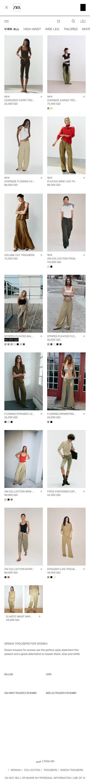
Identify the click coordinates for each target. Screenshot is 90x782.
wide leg (52, 29)
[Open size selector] (39, 96)
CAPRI (48, 674)
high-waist (32, 29)
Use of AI (79, 778)
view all (11, 29)
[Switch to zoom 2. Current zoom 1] (58, 21)
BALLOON (8, 674)
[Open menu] (6, 21)
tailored (71, 29)
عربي (38, 761)
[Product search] (73, 21)
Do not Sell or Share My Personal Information (38, 778)
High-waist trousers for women (20, 693)
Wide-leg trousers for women (61, 693)
